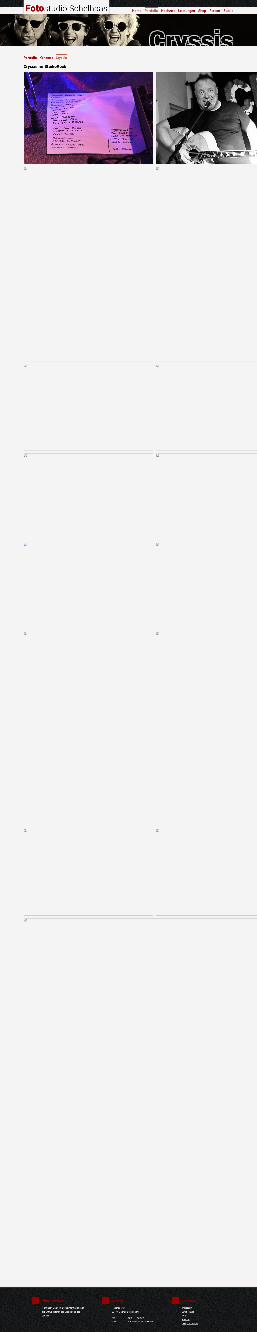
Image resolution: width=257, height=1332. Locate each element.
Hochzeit (168, 10)
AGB (184, 1315)
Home (136, 10)
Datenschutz (188, 1312)
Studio (228, 10)
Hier (44, 1307)
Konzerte (46, 57)
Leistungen (186, 10)
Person (214, 10)
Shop (202, 10)
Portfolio (151, 10)
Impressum (187, 1307)
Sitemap (186, 1319)
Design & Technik (190, 1323)
